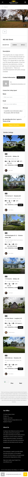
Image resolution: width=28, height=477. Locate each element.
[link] (14, 143)
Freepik (16, 460)
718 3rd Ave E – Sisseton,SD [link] (13, 196)
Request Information (14, 125)
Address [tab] (14, 44)
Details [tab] (23, 44)
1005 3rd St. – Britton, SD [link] (12, 156)
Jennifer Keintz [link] (11, 332)
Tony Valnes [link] (10, 210)
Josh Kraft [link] (10, 170)
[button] (5, 32)
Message (5, 108)
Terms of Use (6, 121)
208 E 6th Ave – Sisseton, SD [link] (13, 358)
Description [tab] (6, 44)
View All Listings (21, 77)
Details (20, 165)
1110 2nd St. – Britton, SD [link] (12, 279)
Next (20, 383)
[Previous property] (6, 383)
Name (4, 94)
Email (4, 101)
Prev (12, 383)
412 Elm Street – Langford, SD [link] (13, 318)
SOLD (22, 176)
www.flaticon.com (7, 462)
